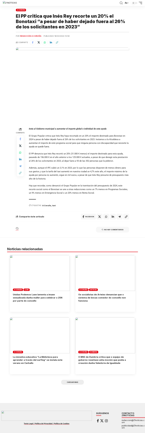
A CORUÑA (21, 10)
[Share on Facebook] (32, 42)
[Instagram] (106, 421)
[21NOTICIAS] (10, 3)
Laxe (27, 290)
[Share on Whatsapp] (45, 42)
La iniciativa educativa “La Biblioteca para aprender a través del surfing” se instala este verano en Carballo (37, 360)
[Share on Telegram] (20, 166)
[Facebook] (98, 421)
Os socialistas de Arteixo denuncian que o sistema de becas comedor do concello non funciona (102, 297)
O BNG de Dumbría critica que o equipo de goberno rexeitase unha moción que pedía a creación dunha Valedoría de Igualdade (102, 360)
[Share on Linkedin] (51, 42)
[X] (102, 421)
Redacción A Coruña (30, 36)
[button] (121, 3)
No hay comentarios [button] (113, 230)
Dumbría (93, 352)
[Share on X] (38, 42)
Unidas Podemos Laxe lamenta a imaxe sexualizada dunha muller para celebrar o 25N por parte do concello (37, 297)
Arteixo (93, 290)
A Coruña (46, 205)
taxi (54, 205)
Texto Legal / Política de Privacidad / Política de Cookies (46, 424)
